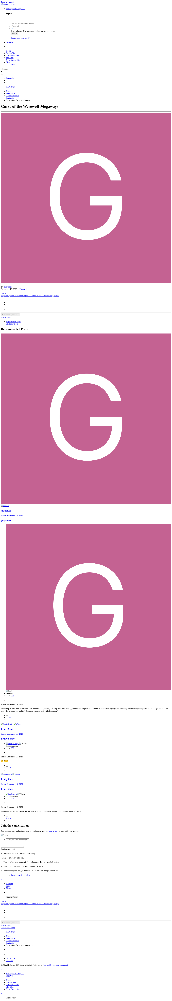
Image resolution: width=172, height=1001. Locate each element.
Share (3, 293)
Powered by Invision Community (56, 965)
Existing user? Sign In (15, 9)
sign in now (53, 831)
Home (8, 51)
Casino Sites (11, 53)
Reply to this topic (13, 321)
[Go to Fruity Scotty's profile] (7, 724)
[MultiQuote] (7, 766)
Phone (8, 888)
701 (12, 798)
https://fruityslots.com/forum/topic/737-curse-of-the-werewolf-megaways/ (30, 296)
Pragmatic (23, 289)
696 (12, 748)
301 (12, 696)
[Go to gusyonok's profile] (86, 282)
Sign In (14, 33)
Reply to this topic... (9, 849)
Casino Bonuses (12, 55)
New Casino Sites (13, 60)
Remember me (17, 31)
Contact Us (10, 958)
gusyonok (8, 287)
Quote (8, 717)
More (8, 62)
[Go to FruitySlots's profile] (6, 774)
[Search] (2, 74)
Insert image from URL (20, 875)
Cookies (9, 961)
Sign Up (9, 42)
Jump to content (7, 2)
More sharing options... (10, 315)
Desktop (9, 884)
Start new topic (12, 324)
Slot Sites (9, 58)
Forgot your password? (20, 38)
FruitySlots (6, 779)
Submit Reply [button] (12, 897)
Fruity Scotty (8, 729)
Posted (12, 515)
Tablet (8, 886)
